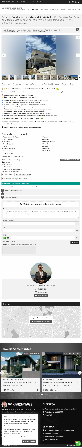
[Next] (80, 373)
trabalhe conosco (51, 434)
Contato (72, 9)
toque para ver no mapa (42, 321)
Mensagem (6, 209)
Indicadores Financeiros (54, 437)
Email (4, 228)
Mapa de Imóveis (51, 440)
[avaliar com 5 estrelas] (11, 23)
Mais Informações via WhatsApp (16, 183)
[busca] (79, 9)
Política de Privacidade (74, 445)
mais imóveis (42, 295)
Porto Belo (6, 157)
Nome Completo (8, 220)
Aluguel (44, 9)
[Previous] (2, 373)
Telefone (5, 235)
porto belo (18, 157)
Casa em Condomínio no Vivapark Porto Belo (26, 17)
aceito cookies (30, 441)
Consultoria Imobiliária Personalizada (59, 431)
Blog (63, 9)
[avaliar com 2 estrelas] (5, 23)
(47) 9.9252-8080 (36, 2)
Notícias (54, 9)
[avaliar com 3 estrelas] (7, 23)
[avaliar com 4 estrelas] (9, 23)
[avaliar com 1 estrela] (2, 23)
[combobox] (7, 238)
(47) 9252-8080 (41, 289)
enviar (76, 242)
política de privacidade (29, 244)
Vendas (34, 9)
